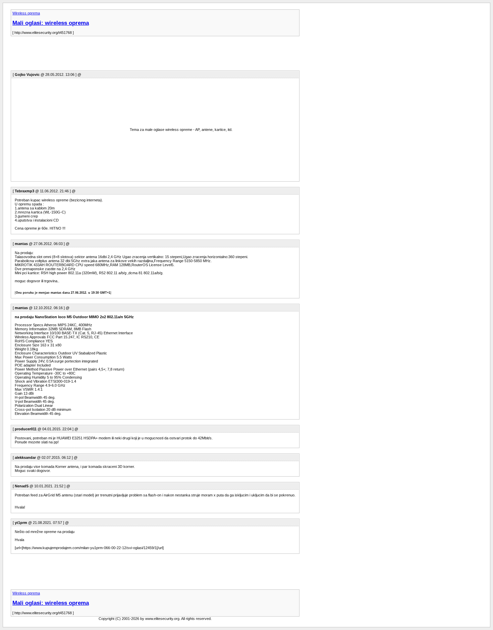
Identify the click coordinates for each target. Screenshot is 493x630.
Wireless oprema (26, 13)
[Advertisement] (133, 55)
